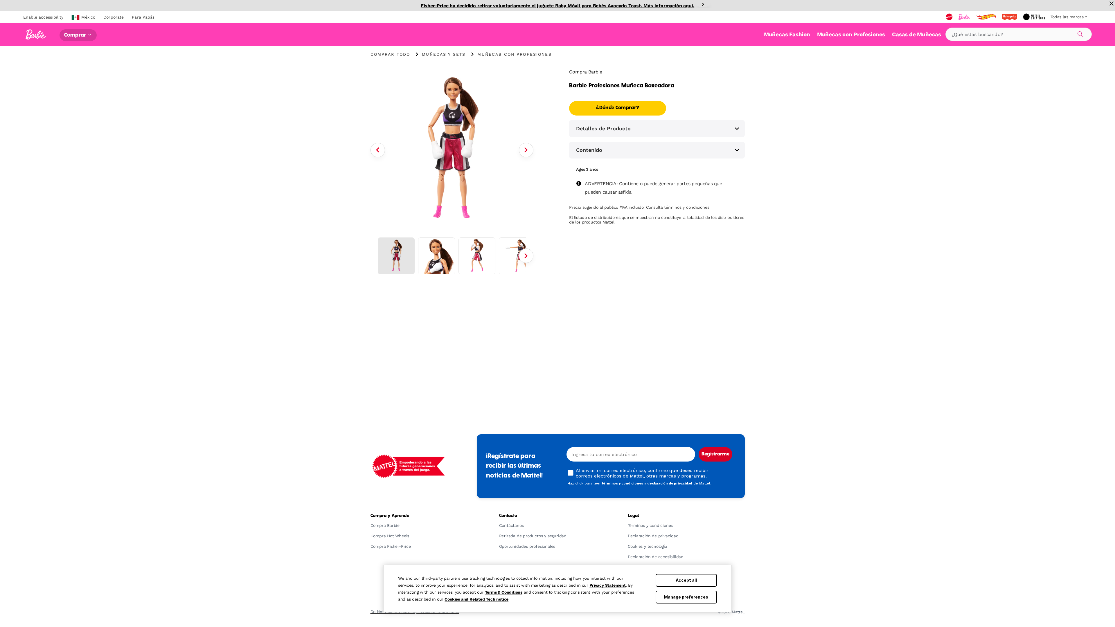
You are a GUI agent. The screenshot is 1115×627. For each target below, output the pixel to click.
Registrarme (715, 454)
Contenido (589, 150)
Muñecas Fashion (787, 34)
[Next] (703, 4)
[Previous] (378, 150)
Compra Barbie (585, 72)
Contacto (508, 516)
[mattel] (949, 17)
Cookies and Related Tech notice (476, 599)
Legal (633, 516)
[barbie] (965, 17)
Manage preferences (686, 596)
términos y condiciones (686, 207)
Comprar (75, 35)
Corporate (113, 17)
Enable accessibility (43, 17)
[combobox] (1018, 34)
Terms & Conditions (503, 592)
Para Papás (143, 17)
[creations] (1034, 17)
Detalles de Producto (603, 128)
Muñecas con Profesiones (851, 34)
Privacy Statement (607, 585)
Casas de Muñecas (916, 34)
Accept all (686, 580)
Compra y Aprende (390, 516)
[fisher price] (1010, 17)
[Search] (1079, 33)
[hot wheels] (987, 17)
